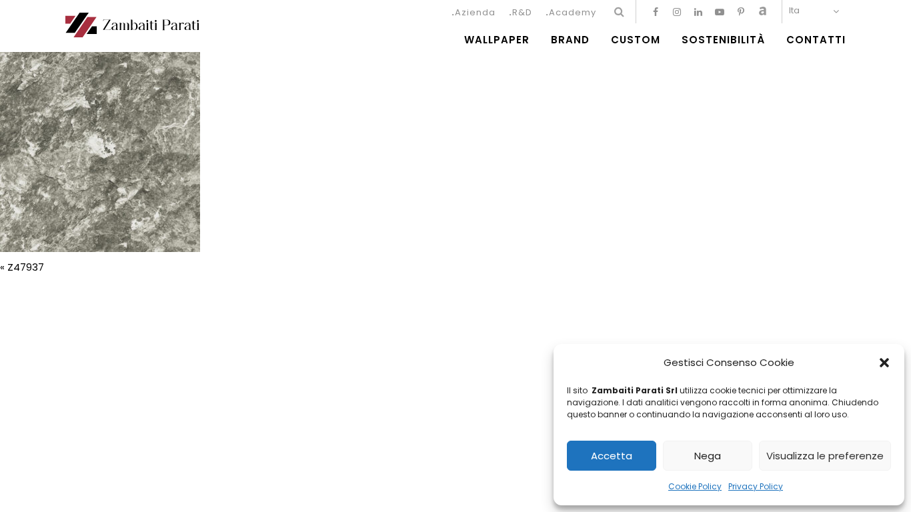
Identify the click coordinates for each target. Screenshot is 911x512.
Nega (707, 456)
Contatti (816, 40)
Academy (572, 12)
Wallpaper (497, 40)
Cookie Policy (695, 486)
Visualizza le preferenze (825, 456)
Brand (570, 40)
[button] (884, 362)
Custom (635, 40)
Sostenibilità (723, 40)
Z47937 (25, 267)
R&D (522, 12)
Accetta (611, 456)
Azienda (475, 12)
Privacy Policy (755, 486)
